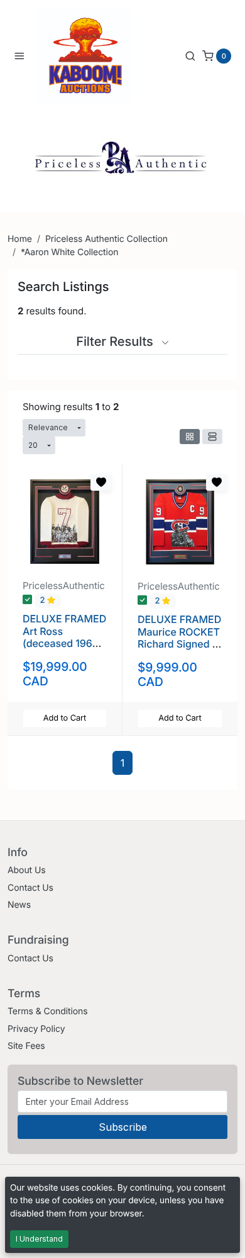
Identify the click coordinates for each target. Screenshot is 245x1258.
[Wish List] (101, 482)
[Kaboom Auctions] (85, 55)
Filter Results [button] (116, 341)
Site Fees (26, 1046)
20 (33, 445)
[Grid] (190, 436)
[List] (212, 436)
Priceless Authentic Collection (106, 239)
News (19, 905)
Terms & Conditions (48, 1011)
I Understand (39, 1239)
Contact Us (30, 888)
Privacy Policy (36, 1029)
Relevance (48, 427)
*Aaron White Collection (69, 252)
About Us (27, 870)
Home (20, 239)
